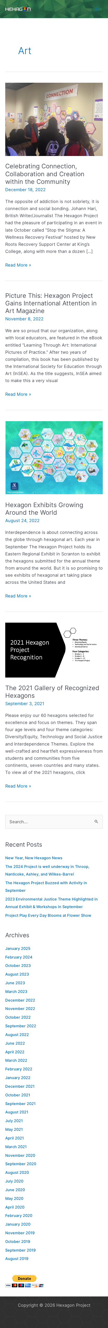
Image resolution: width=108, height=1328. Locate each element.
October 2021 (17, 1095)
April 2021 (14, 1138)
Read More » (18, 265)
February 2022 (18, 1069)
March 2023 (16, 991)
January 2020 (17, 1224)
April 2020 (14, 1207)
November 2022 (20, 1008)
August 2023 (17, 974)
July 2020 (14, 1181)
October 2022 (18, 1017)
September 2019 (20, 1250)
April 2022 (14, 1052)
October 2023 (18, 965)
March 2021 (16, 1146)
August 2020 (17, 1172)
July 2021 (14, 1120)
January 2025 (17, 948)
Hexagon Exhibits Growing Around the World (44, 508)
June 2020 (15, 1190)
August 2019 (16, 1258)
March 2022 (16, 1060)
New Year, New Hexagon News (33, 858)
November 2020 (20, 1155)
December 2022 (20, 1000)
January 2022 (17, 1077)
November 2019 (20, 1233)
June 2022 (15, 1043)
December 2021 (20, 1086)
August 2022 (17, 1034)
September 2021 (20, 1103)
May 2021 (14, 1129)
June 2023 (15, 983)
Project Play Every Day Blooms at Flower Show (48, 915)
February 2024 (19, 957)
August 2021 (16, 1112)
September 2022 (20, 1026)
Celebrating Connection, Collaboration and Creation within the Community (44, 173)
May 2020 (14, 1198)
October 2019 (17, 1241)
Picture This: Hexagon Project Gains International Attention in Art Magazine (51, 303)
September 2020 (20, 1164)
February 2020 (18, 1215)
